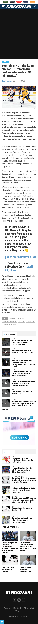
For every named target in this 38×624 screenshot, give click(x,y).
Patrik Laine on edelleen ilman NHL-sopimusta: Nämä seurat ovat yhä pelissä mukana (28, 546)
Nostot (21, 321)
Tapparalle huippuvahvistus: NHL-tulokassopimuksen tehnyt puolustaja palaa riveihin (23, 383)
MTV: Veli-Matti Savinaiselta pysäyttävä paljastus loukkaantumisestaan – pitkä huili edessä (23, 363)
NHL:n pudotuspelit (9, 321)
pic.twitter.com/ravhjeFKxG (21, 257)
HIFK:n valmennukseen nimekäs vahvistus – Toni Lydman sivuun (22, 351)
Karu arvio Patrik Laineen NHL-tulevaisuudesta (25, 569)
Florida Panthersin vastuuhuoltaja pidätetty (8, 569)
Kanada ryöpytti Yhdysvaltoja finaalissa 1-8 (22, 392)
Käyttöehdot (17, 608)
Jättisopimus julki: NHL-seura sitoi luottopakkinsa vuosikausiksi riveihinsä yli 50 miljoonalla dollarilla (10, 547)
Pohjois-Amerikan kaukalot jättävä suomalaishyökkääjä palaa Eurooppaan (23, 490)
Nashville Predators (17, 318)
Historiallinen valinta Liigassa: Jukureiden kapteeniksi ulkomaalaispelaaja (22, 342)
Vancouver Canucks (9, 324)
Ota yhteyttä (19, 611)
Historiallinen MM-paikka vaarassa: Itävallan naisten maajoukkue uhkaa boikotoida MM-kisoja (24, 480)
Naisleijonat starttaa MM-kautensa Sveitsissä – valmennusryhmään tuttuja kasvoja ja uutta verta (24, 403)
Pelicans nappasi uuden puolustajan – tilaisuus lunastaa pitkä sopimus (22, 460)
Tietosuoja (7, 608)
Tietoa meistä (29, 608)
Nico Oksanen (7, 81)
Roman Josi (30, 321)
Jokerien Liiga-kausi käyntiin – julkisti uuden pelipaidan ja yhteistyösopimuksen (22, 373)
